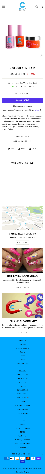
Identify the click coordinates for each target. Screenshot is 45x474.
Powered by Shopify (22, 472)
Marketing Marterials (22, 440)
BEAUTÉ (22, 371)
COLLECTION (22, 390)
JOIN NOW (22, 333)
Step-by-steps (22, 436)
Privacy (22, 424)
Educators (22, 344)
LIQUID (23, 402)
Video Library (23, 447)
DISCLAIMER (22, 136)
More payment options (22, 106)
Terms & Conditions (22, 428)
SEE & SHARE (22, 287)
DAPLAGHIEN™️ (22, 398)
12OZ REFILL (22, 394)
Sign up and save (22, 454)
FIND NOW (22, 242)
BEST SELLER (22, 375)
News (23, 360)
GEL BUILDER (22, 379)
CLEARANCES (22, 413)
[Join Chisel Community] (22, 305)
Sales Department (22, 348)
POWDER (22, 386)
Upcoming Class (22, 363)
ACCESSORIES (22, 409)
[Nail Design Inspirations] (22, 260)
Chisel (23, 64)
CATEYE (22, 382)
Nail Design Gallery (22, 443)
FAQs (23, 420)
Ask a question (23, 141)
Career (22, 352)
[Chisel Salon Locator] (22, 218)
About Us (22, 340)
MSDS (22, 432)
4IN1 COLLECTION (22, 405)
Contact (22, 356)
